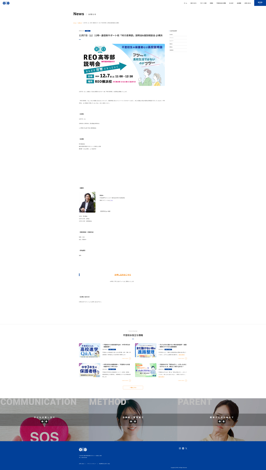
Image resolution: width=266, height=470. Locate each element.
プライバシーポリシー (91, 463)
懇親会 (171, 47)
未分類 (171, 34)
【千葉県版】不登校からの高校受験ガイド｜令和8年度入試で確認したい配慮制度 (112, 432)
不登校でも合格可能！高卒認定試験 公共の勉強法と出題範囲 (107, 428)
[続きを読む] (182, 354)
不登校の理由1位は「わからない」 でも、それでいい (17, 428)
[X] (186, 448)
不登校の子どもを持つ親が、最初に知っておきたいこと (195, 432)
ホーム (74, 22)
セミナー (171, 40)
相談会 (88, 30)
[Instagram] (180, 448)
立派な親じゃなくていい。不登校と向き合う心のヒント (195, 435)
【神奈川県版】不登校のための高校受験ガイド (192, 408)
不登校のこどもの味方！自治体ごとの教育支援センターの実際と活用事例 (199, 405)
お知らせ (80, 22)
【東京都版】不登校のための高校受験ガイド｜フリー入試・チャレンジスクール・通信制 (114, 412)
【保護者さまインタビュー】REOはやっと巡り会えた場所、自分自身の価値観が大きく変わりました (29, 405)
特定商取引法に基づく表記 (104, 463)
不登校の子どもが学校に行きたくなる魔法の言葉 (16, 408)
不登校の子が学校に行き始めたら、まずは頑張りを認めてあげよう (20, 435)
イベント (171, 37)
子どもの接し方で (168, 369)
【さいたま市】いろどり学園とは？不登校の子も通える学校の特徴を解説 (110, 405)
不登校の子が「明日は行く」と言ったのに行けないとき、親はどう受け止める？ (173, 365)
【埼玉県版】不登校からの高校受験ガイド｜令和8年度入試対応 (108, 408)
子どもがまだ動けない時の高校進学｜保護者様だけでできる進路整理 (173, 346)
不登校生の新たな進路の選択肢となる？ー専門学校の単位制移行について (110, 435)
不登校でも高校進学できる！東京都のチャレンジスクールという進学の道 (199, 428)
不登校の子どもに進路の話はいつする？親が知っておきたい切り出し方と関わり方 (24, 432)
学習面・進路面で (112, 349)
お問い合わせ (81, 463)
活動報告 (171, 50)
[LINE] (183, 448)
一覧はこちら (133, 387)
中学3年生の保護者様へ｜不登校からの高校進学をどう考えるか (117, 365)
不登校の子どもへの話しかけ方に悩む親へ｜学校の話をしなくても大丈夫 (22, 412)
